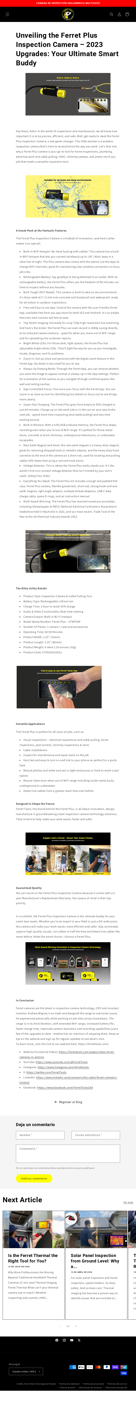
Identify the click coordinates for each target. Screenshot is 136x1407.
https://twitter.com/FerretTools (46, 1072)
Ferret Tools (29, 1384)
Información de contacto (90, 1387)
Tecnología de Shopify (45, 1384)
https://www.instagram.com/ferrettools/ (63, 1067)
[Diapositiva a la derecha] (76, 1326)
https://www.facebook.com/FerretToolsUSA (65, 1087)
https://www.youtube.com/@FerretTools (62, 1062)
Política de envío (67, 1387)
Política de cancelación (116, 1387)
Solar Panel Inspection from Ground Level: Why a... (95, 1261)
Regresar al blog (70, 1102)
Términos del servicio (117, 1384)
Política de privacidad (93, 1384)
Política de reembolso (70, 1384)
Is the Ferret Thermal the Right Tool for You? (33, 1258)
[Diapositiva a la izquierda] (60, 1326)
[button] (7, 14)
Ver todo (128, 1202)
